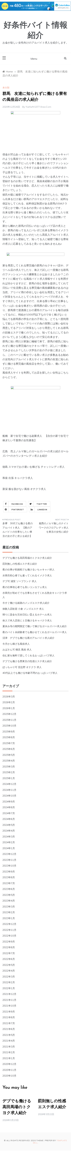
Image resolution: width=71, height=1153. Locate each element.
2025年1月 (8, 778)
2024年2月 (8, 842)
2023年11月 (9, 859)
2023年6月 (8, 889)
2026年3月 (8, 696)
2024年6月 (8, 819)
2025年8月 (8, 737)
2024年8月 (8, 807)
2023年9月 (8, 871)
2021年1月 (8, 1058)
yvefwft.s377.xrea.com (38, 106)
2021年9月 (8, 1011)
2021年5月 (8, 1034)
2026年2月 (8, 702)
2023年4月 (8, 900)
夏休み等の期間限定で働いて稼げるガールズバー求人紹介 (34, 626)
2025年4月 (8, 760)
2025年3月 (8, 766)
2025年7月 (8, 743)
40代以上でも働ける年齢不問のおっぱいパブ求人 (29, 672)
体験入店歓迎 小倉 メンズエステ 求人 (23, 608)
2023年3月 (8, 906)
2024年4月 (8, 830)
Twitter (41, 504)
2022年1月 (8, 988)
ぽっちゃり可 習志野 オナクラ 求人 (22, 667)
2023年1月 (8, 918)
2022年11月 (9, 929)
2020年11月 (9, 1069)
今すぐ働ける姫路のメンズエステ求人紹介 (26, 602)
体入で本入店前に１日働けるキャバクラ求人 (27, 620)
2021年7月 (8, 1023)
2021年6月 (8, 1029)
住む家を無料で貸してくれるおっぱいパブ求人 (28, 655)
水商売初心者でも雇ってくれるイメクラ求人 (27, 575)
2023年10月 (9, 865)
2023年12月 (9, 854)
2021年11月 (9, 999)
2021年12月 (9, 994)
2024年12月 (9, 784)
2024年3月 (8, 836)
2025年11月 (9, 719)
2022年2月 (8, 982)
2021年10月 (9, 1005)
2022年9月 (8, 941)
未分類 (5, 87)
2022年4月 (8, 970)
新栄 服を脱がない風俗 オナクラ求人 (24, 489)
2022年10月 (9, 935)
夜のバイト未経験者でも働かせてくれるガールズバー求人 (34, 632)
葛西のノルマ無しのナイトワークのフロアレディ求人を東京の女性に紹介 (54, 527)
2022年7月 (8, 953)
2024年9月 (8, 801)
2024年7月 (8, 813)
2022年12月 (9, 924)
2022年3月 (8, 976)
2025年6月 (8, 749)
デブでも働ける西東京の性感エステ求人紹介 (27, 661)
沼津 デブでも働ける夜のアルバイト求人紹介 (28, 637)
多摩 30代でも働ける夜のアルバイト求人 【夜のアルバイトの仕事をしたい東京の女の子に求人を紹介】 (17, 530)
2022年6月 (8, 959)
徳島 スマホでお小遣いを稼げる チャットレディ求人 (33, 466)
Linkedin (42, 509)
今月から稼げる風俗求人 (16, 643)
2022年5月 (8, 964)
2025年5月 (8, 754)
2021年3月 (8, 1046)
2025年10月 (9, 725)
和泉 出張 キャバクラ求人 (17, 478)
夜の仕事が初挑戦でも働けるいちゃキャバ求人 (28, 569)
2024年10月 (9, 795)
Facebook (17, 504)
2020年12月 (9, 1064)
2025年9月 (8, 731)
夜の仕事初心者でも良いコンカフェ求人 (24, 587)
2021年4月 (8, 1040)
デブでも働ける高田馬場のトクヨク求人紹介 (27, 557)
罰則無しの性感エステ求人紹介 (19, 563)
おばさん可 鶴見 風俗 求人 (17, 649)
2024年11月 (9, 789)
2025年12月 (9, 714)
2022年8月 (8, 947)
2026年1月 (8, 708)
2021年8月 (8, 1017)
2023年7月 (8, 883)
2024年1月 (8, 848)
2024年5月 (8, 824)
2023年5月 (8, 894)
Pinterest (18, 509)
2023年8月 (8, 877)
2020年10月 (9, 1075)
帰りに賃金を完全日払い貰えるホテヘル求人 (27, 614)
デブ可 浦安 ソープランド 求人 (19, 581)
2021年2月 (8, 1052)
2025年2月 (8, 772)
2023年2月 (8, 912)
